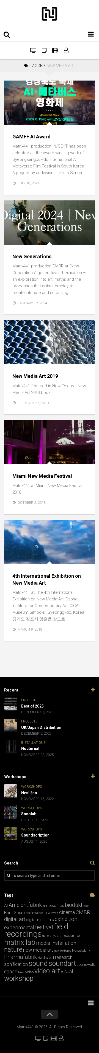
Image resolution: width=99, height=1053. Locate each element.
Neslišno (29, 793)
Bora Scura (14, 912)
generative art (51, 936)
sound (38, 963)
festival (44, 927)
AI (6, 905)
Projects (48, 358)
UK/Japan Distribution (41, 727)
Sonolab (28, 814)
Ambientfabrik (25, 905)
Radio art (46, 957)
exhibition (66, 919)
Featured (17, 119)
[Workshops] (44, 50)
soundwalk (86, 964)
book (86, 906)
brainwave (34, 913)
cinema (67, 912)
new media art (38, 950)
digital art (14, 919)
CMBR (83, 912)
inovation (68, 936)
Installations (22, 238)
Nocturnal (30, 748)
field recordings (36, 930)
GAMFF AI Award (31, 137)
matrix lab (19, 942)
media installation (56, 943)
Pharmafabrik (20, 957)
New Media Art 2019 (35, 376)
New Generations (31, 256)
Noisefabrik (81, 950)
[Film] (55, 50)
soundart (62, 963)
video (29, 972)
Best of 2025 (32, 706)
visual (67, 971)
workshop (18, 978)
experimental (19, 927)
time (21, 972)
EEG (51, 920)
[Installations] (33, 50)
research (64, 957)
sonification (16, 964)
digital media (37, 920)
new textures (62, 951)
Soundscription (35, 835)
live (77, 935)
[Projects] (66, 50)
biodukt (73, 905)
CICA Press (50, 913)
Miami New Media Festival (42, 476)
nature (13, 949)
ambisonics (53, 905)
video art (47, 971)
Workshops (31, 787)
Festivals (38, 119)
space (10, 971)
